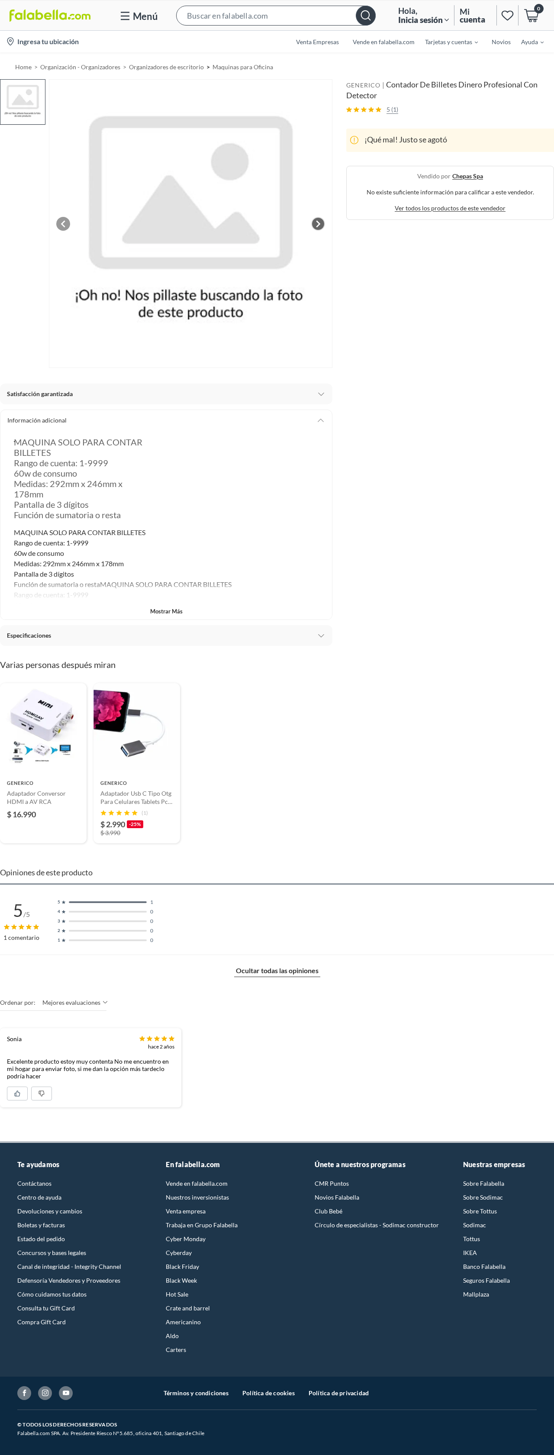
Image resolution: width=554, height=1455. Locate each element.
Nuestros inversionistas (197, 1197)
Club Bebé (328, 1211)
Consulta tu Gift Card (46, 1308)
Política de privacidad (339, 1393)
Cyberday (179, 1252)
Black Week (181, 1280)
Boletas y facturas (41, 1225)
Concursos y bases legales (51, 1252)
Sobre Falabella (483, 1183)
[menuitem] (446, 41)
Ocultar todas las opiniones (277, 970)
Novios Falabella (337, 1197)
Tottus (471, 1238)
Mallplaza (476, 1294)
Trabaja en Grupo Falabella (202, 1225)
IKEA (470, 1252)
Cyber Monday (186, 1238)
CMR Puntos (332, 1183)
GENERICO (363, 85)
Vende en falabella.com (197, 1183)
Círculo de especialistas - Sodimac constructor (377, 1225)
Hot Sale (177, 1294)
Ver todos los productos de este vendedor (450, 207)
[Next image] (318, 224)
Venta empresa (186, 1211)
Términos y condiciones (196, 1393)
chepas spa (467, 175)
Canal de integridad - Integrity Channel (69, 1266)
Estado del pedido (41, 1238)
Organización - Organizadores (80, 67)
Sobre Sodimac (483, 1197)
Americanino (183, 1322)
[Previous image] (63, 224)
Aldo (172, 1335)
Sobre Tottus (480, 1211)
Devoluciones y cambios (49, 1211)
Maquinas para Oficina (243, 67)
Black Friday (182, 1266)
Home (23, 67)
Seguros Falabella (486, 1280)
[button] (276, 15)
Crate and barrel (188, 1308)
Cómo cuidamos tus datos (52, 1294)
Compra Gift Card (41, 1322)
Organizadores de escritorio (166, 67)
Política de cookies (268, 1393)
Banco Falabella (484, 1266)
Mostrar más (166, 611)
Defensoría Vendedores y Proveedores (68, 1280)
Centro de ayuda (39, 1197)
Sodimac (474, 1225)
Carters (176, 1349)
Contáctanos (34, 1183)
